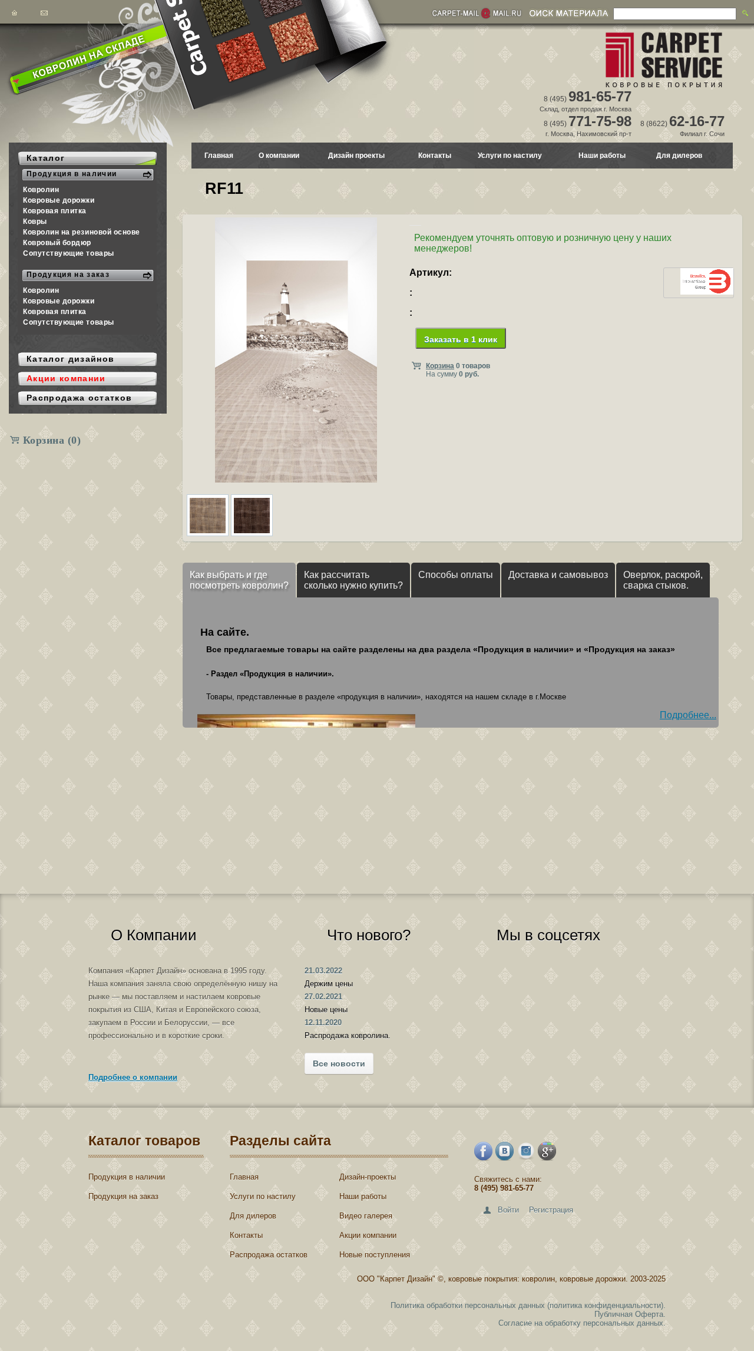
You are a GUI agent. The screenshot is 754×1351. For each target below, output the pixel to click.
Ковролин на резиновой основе (81, 232)
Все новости (339, 1063)
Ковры (35, 221)
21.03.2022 (323, 970)
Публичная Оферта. (630, 1314)
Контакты (434, 155)
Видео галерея (365, 1215)
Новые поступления (374, 1254)
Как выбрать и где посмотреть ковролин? (239, 580)
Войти (508, 1209)
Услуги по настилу (510, 155)
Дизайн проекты (356, 155)
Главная (218, 155)
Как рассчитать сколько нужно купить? (353, 580)
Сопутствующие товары (68, 253)
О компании (279, 155)
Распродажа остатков (268, 1254)
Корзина (52, 440)
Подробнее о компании (132, 1077)
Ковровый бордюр (57, 243)
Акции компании (367, 1235)
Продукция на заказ (123, 1196)
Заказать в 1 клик (460, 339)
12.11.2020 (323, 1022)
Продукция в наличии (126, 1176)
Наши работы (602, 155)
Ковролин (41, 190)
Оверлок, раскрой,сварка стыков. (663, 580)
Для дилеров (679, 155)
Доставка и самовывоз (558, 575)
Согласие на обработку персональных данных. (582, 1323)
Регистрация (551, 1209)
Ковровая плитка (55, 211)
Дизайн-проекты (367, 1176)
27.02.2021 (323, 996)
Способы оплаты (455, 575)
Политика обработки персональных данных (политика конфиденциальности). (528, 1305)
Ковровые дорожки (59, 200)
